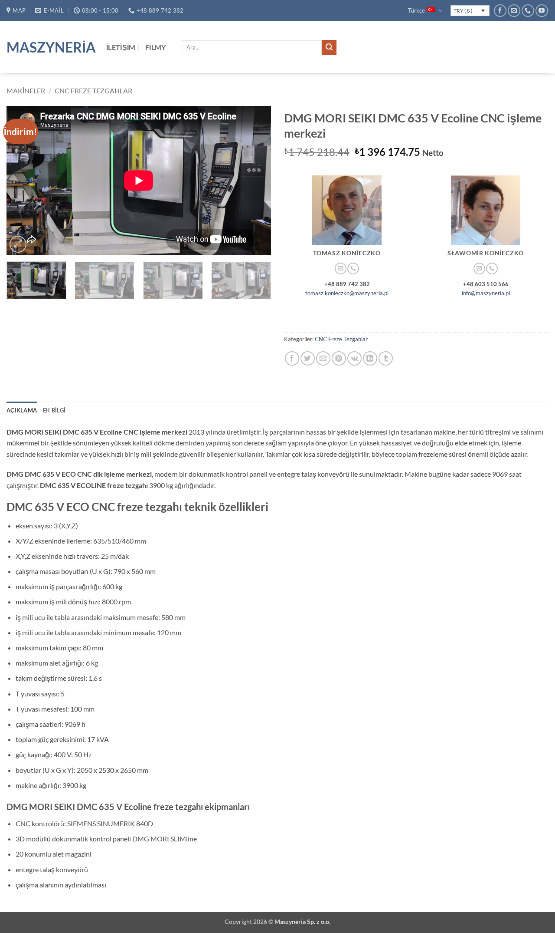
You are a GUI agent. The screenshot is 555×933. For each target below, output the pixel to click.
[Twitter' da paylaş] (307, 358)
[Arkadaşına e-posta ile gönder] (323, 358)
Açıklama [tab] (22, 410)
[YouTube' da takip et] (541, 10)
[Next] (255, 180)
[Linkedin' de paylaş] (370, 358)
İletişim (121, 47)
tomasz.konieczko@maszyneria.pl (346, 293)
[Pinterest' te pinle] (339, 358)
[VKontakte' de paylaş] (354, 358)
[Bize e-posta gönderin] (514, 10)
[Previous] (22, 180)
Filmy (155, 47)
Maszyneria (50, 47)
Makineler (26, 90)
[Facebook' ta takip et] (500, 10)
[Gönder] (329, 47)
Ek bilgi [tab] (54, 410)
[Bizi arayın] (528, 10)
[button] (18, 244)
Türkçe (416, 10)
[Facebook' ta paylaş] (292, 358)
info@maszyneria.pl (486, 293)
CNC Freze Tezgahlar (93, 90)
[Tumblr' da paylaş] (386, 358)
